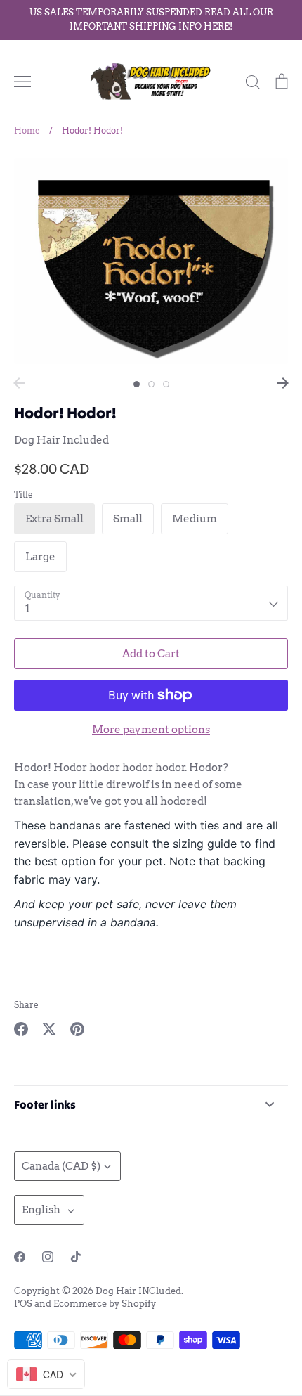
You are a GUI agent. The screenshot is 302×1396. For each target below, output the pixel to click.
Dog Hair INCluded (138, 1291)
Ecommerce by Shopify (104, 1303)
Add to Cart (151, 653)
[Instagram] (48, 1257)
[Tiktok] (76, 1257)
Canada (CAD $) (61, 1166)
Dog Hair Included (61, 440)
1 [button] (136, 384)
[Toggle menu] (22, 81)
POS (23, 1303)
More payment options (151, 729)
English (41, 1209)
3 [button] (166, 384)
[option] (151, 261)
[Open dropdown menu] (269, 1104)
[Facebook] (20, 1257)
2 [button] (151, 384)
